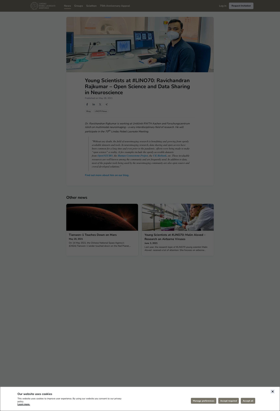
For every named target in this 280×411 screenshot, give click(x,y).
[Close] (272, 391)
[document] (140, 399)
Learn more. (24, 404)
